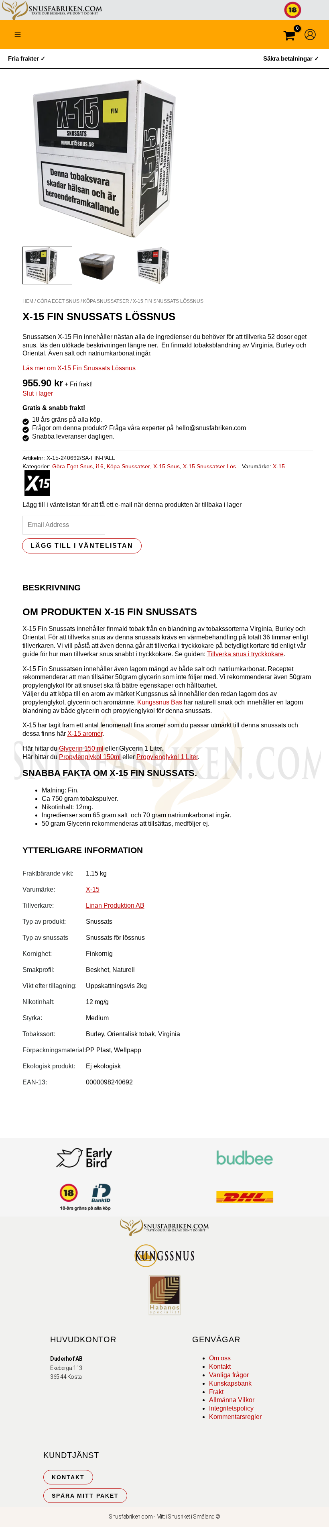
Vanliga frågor (229, 1375)
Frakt (216, 1391)
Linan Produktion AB (115, 905)
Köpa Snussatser (106, 301)
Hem (27, 301)
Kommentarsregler (235, 1416)
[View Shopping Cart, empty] (289, 37)
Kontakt (220, 1366)
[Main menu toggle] (18, 35)
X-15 (279, 466)
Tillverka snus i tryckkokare (245, 654)
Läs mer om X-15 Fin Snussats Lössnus (79, 368)
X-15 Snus (166, 466)
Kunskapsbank (230, 1383)
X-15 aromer (84, 733)
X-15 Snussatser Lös (209, 466)
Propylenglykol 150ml (90, 756)
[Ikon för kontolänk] (310, 35)
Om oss (220, 1358)
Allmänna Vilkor (231, 1399)
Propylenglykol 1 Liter (167, 756)
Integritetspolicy (231, 1408)
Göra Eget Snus (58, 301)
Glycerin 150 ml (81, 748)
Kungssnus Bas (159, 702)
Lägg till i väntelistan (81, 545)
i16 (100, 466)
